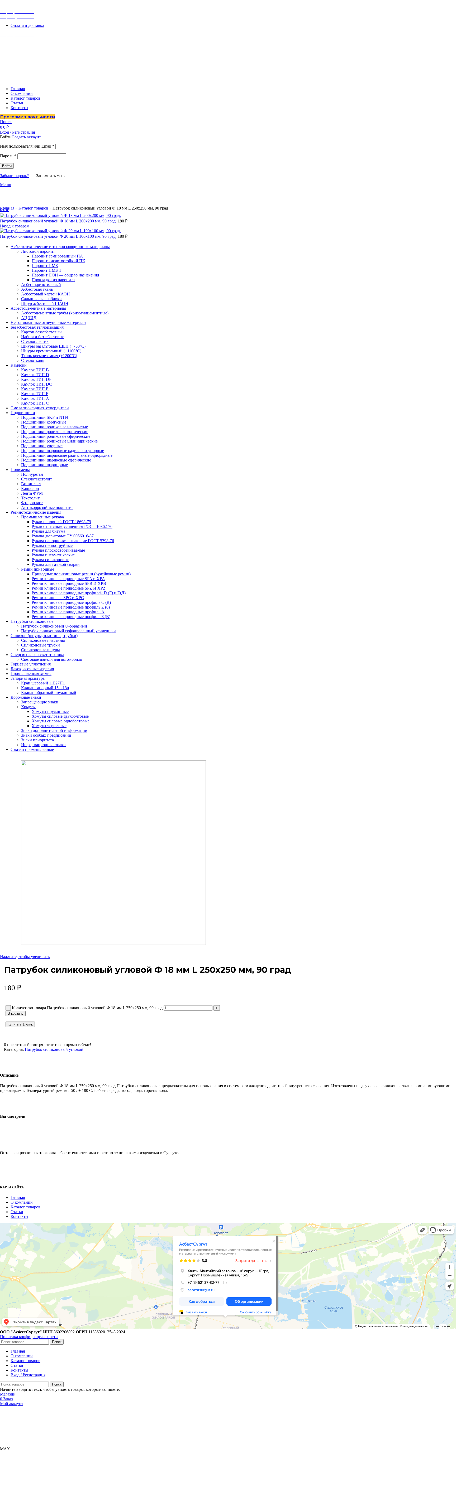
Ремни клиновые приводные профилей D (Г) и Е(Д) (79, 593)
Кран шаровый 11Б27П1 (43, 683)
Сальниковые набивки (41, 299)
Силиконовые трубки (40, 645)
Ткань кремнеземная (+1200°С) (49, 355)
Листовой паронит (38, 251)
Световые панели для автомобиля (51, 659)
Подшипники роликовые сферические (55, 436)
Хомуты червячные (49, 725)
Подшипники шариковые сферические (56, 460)
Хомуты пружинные (50, 711)
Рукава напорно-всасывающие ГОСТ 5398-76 (73, 540)
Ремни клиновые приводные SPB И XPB (69, 583)
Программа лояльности (27, 116)
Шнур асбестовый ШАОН (44, 303)
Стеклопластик (35, 341)
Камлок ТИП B (35, 370)
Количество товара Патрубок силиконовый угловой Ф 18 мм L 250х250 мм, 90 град (87, 1007)
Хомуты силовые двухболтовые (60, 716)
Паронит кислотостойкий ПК (58, 261)
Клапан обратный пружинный (48, 692)
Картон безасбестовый (41, 332)
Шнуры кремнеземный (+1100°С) (51, 351)
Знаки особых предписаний (46, 735)
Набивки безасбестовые (42, 336)
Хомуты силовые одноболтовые (60, 721)
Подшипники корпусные (43, 422)
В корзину (15, 1013)
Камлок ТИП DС (36, 384)
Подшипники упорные (42, 446)
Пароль (8, 156)
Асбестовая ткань (37, 289)
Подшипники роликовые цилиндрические (59, 441)
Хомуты (28, 706)
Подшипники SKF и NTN (44, 417)
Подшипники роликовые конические (54, 431)
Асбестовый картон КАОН (45, 294)
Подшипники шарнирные (44, 465)
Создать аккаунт (26, 137)
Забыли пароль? (14, 175)
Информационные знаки (43, 744)
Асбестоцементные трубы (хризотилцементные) (64, 313)
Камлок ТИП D (35, 374)
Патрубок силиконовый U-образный (54, 626)
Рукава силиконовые (50, 559)
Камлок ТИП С (35, 403)
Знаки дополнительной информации (54, 730)
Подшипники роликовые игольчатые (54, 427)
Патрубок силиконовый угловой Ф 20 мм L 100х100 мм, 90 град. (59, 236)
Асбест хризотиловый (41, 284)
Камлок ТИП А (35, 398)
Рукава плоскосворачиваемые (58, 550)
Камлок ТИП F (34, 393)
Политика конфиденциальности (29, 1336)
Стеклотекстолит (36, 479)
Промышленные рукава (42, 517)
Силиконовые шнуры (40, 650)
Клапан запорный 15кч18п (45, 688)
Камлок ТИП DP (36, 379)
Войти (7, 166)
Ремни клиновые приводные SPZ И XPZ (69, 588)
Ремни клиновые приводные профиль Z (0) (71, 607)
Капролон (30, 488)
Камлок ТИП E (35, 389)
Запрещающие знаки (39, 702)
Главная (7, 208)
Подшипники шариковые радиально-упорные (62, 450)
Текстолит (30, 498)
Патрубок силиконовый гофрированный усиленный (68, 631)
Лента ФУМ (32, 493)
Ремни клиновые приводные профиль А (68, 612)
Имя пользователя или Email (27, 146)
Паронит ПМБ (45, 265)
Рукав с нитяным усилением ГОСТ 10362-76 (72, 526)
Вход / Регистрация (28, 1375)
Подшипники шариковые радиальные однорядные (66, 455)
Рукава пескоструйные (52, 545)
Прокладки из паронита (53, 280)
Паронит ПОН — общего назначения (65, 275)
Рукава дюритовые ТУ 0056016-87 (63, 536)
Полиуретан (32, 474)
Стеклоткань (32, 360)
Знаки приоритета (37, 740)
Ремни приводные (37, 569)
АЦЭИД (28, 317)
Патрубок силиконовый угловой (54, 1049)
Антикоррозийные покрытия (47, 507)
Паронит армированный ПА (57, 256)
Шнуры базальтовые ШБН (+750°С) (53, 346)
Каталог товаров (33, 208)
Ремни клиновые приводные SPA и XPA (68, 578)
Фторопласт (32, 502)
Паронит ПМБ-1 (46, 270)
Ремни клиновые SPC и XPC (58, 597)
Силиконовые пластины (43, 640)
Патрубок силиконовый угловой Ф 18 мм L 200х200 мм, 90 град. (59, 221)
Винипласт (31, 484)
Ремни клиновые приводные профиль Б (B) (71, 616)
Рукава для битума (48, 531)
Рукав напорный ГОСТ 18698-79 (61, 521)
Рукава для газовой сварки (56, 564)
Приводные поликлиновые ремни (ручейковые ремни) (81, 574)
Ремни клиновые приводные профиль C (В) (71, 602)
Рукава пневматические (53, 555)
